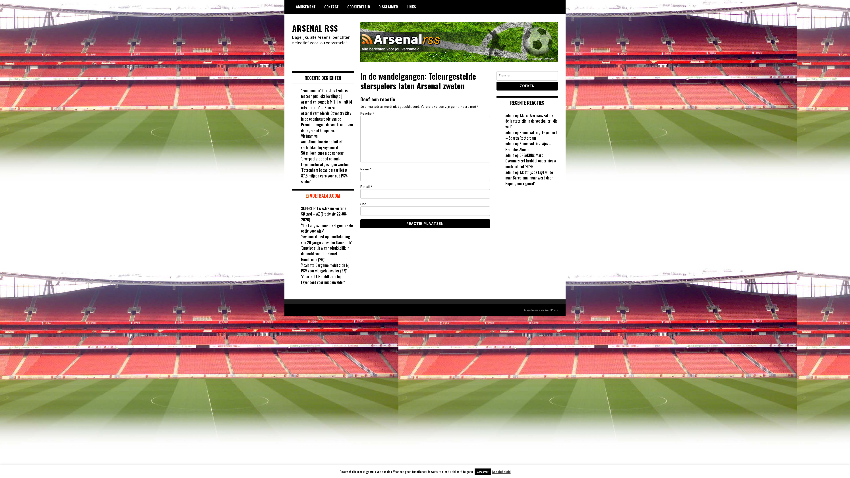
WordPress (551, 310)
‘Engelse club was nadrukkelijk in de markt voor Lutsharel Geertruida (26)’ (325, 253)
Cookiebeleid (358, 7)
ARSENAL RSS (315, 28)
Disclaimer (388, 7)
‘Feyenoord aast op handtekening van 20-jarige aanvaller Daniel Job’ (326, 239)
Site (363, 204)
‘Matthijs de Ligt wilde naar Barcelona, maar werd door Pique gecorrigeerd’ (529, 177)
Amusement (306, 7)
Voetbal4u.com (325, 195)
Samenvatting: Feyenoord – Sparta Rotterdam (531, 135)
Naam (366, 169)
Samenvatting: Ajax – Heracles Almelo (528, 146)
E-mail (366, 187)
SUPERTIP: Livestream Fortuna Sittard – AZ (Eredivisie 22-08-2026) (324, 213)
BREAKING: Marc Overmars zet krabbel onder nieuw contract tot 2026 (530, 160)
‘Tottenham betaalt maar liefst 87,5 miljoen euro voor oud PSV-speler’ (324, 175)
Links (411, 7)
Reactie (367, 113)
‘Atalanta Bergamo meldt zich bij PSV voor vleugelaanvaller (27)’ (325, 268)
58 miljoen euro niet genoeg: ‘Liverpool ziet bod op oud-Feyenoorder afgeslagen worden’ (325, 158)
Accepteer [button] (483, 472)
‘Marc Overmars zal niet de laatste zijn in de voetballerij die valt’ (531, 120)
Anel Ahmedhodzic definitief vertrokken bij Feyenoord (322, 144)
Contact (331, 7)
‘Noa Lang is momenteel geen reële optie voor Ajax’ (327, 228)
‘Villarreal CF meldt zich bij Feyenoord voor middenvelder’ (323, 279)
